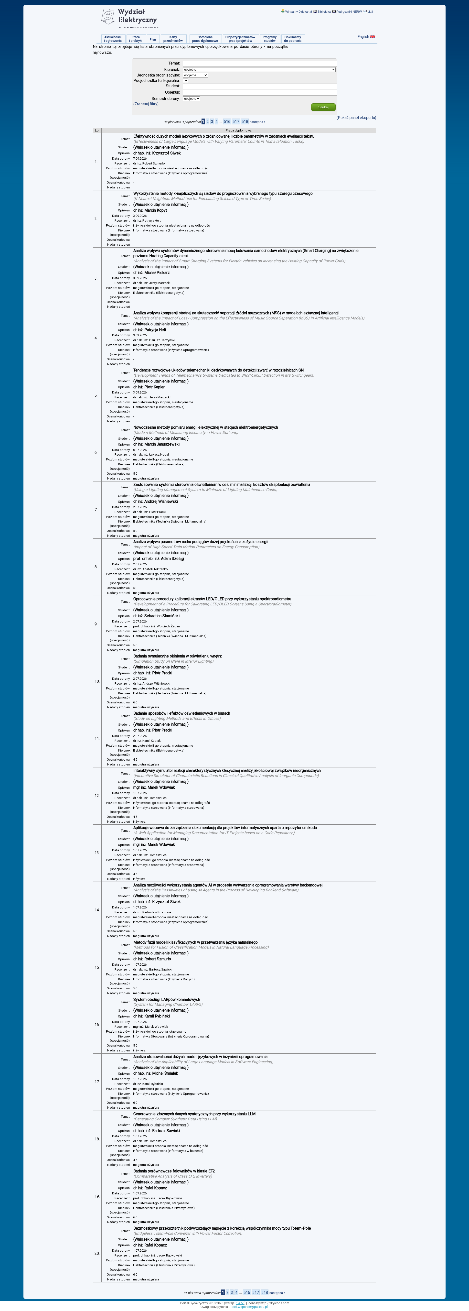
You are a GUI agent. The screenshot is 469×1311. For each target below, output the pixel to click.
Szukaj (323, 107)
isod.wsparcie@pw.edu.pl (249, 1307)
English (363, 36)
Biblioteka (324, 11)
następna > (258, 122)
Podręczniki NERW (349, 11)
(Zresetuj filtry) (146, 104)
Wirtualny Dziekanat (298, 11)
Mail (370, 11)
